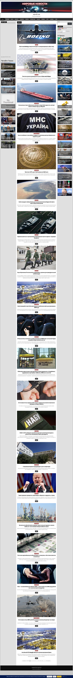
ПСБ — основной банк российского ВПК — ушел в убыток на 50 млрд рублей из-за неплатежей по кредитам (36, 587)
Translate (61, 32)
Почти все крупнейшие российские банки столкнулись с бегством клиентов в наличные (36, 556)
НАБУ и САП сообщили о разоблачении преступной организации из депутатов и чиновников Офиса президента (36, 433)
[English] (60, 28)
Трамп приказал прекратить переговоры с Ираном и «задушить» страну (36, 495)
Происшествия (32, 19)
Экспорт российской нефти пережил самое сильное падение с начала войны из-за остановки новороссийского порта (36, 525)
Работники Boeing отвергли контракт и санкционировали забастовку (36, 46)
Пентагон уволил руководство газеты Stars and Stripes (36, 76)
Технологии (22, 19)
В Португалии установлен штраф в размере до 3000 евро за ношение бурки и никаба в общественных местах (36, 339)
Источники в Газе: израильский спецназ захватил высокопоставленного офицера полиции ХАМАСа (36, 403)
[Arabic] (58, 28)
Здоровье (51, 19)
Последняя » (48, 660)
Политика (27, 19)
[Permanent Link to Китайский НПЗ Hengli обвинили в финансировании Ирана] (36, 639)
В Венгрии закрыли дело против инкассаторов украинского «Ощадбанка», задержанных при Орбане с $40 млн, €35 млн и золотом (36, 372)
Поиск (59, 21)
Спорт (47, 19)
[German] (62, 28)
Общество (16, 19)
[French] (61, 28)
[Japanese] (65, 28)
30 (42, 660)
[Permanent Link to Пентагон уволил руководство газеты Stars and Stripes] (36, 64)
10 (38, 660)
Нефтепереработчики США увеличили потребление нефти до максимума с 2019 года (36, 306)
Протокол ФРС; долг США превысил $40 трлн (36, 172)
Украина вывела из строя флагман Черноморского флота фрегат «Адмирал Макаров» (36, 237)
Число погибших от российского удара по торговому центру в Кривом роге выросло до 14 (36, 135)
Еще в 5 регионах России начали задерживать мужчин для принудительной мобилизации (36, 273)
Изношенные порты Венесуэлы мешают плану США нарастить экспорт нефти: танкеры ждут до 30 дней (36, 105)
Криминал (43, 19)
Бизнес (12, 19)
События (38, 19)
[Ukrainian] (60, 29)
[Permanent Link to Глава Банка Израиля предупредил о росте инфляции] (36, 453)
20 (40, 660)
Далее (36, 52)
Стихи (56, 19)
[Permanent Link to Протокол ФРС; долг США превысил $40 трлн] (36, 156)
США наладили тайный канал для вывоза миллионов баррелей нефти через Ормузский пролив (36, 202)
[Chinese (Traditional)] (59, 28)
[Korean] (66, 28)
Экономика (7, 19)
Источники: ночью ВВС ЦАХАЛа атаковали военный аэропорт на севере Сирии (36, 620)
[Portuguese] (58, 29)
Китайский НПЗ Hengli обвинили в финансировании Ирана (36, 652)
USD (6, 56)
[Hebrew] (63, 28)
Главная (2, 19)
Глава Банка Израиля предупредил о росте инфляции (36, 466)
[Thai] (59, 29)
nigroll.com (36, 14)
